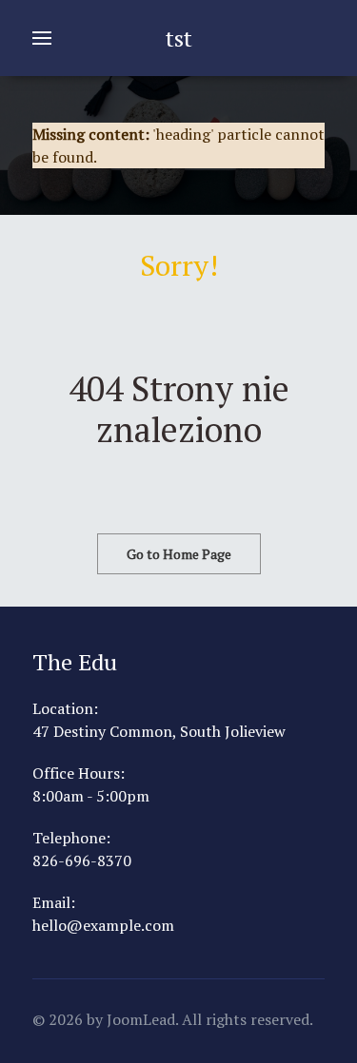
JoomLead (141, 1019)
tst (179, 38)
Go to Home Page (179, 554)
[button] (41, 38)
